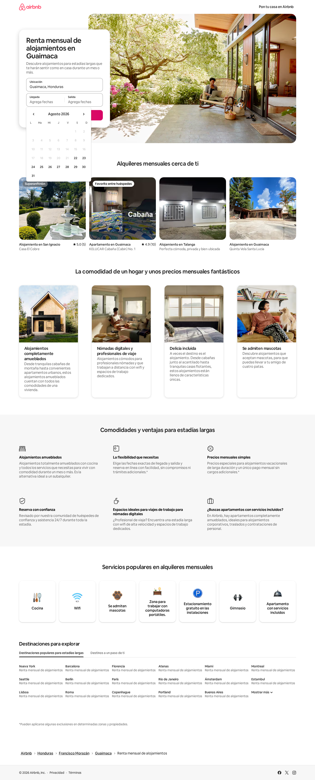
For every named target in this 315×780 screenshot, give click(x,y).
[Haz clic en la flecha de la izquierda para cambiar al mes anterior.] (33, 114)
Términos (74, 773)
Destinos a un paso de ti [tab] (107, 653)
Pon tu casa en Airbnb (276, 7)
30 (84, 167)
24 (33, 167)
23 (84, 158)
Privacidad (57, 773)
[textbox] (45, 101)
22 (75, 158)
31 (33, 176)
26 (50, 167)
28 (67, 167)
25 (41, 167)
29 (75, 167)
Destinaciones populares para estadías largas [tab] (51, 653)
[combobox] (64, 86)
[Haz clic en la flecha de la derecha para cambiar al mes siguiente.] (83, 114)
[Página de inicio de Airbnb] (30, 7)
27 (58, 167)
